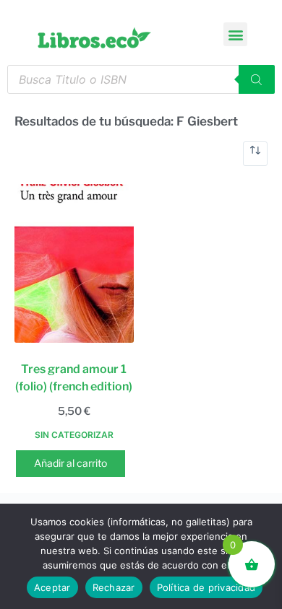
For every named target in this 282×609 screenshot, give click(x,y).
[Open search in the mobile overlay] (141, 79)
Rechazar (114, 587)
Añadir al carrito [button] (70, 463)
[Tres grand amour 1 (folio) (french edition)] (74, 263)
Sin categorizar (74, 434)
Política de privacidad (206, 587)
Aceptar (52, 587)
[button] (235, 34)
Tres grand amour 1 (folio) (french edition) (73, 377)
